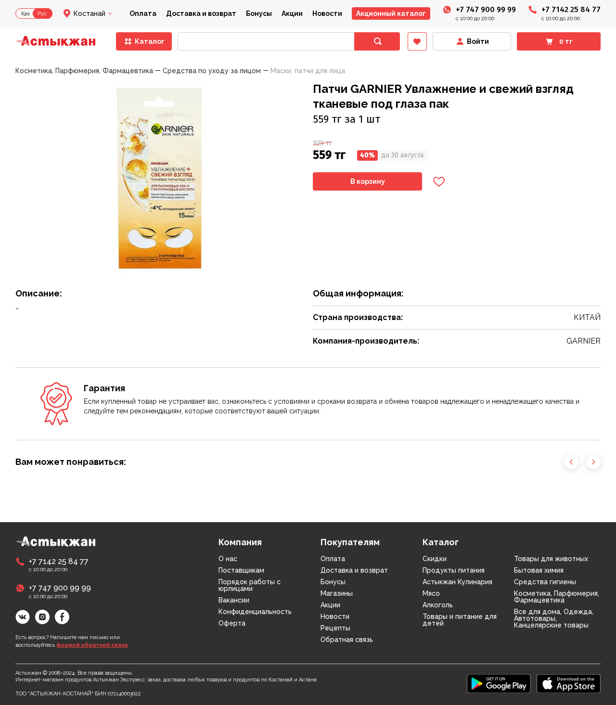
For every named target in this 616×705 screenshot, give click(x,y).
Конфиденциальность (255, 611)
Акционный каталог (391, 13)
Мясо (431, 593)
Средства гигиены (545, 581)
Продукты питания (454, 570)
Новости (327, 13)
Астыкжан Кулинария (457, 581)
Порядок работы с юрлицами (249, 585)
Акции (292, 13)
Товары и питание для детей (460, 620)
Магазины (337, 593)
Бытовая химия (539, 570)
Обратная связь (347, 639)
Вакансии (233, 600)
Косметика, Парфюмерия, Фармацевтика (556, 596)
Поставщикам (241, 570)
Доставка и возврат (201, 13)
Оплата (142, 13)
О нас (227, 558)
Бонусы (259, 13)
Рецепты (335, 628)
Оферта (231, 623)
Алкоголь (438, 605)
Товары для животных (551, 558)
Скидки (435, 558)
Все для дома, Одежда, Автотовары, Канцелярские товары (553, 618)
